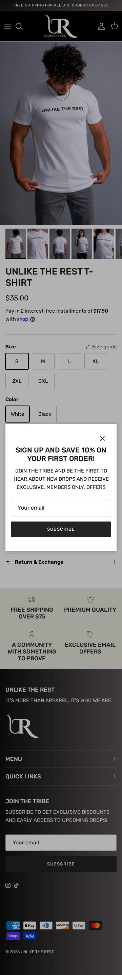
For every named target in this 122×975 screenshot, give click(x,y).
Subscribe (61, 529)
